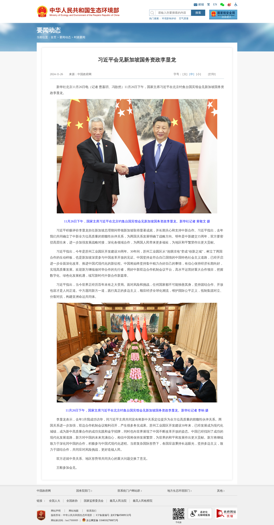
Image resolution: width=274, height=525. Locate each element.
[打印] (212, 74)
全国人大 (54, 500)
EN (215, 4)
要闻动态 (65, 37)
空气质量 (184, 18)
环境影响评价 (169, 18)
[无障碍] (235, 4)
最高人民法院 (118, 500)
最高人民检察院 (142, 500)
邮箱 (201, 4)
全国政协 (72, 500)
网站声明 (56, 510)
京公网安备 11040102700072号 (102, 520)
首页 (53, 37)
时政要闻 (79, 37)
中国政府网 (44, 490)
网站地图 (73, 510)
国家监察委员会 (94, 500)
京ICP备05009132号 (121, 515)
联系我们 (91, 510)
